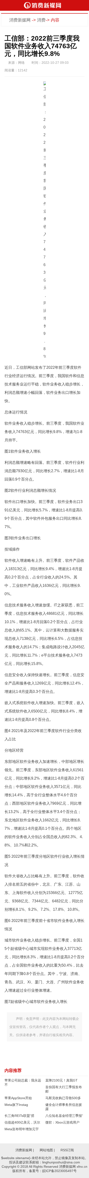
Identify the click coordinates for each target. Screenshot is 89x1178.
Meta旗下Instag (16, 1105)
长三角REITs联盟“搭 (19, 1116)
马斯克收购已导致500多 (63, 1098)
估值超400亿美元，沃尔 (22, 1122)
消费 (41, 20)
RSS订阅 (67, 1150)
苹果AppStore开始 (18, 1098)
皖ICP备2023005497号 (59, 1171)
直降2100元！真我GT (61, 1080)
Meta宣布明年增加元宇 (22, 1129)
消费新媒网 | (24, 1150)
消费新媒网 (20, 20)
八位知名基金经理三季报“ (64, 1116)
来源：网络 (16, 62)
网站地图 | (47, 1150)
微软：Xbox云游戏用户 (62, 1122)
